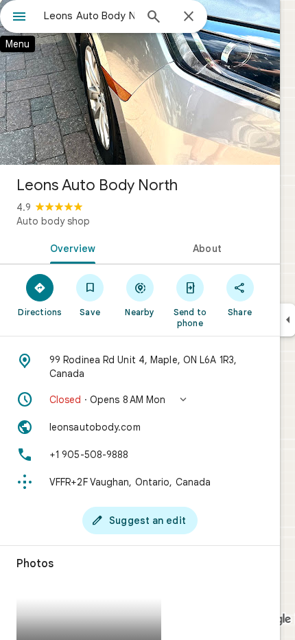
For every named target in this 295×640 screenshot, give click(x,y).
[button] (140, 399)
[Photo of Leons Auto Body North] (140, 82)
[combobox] (89, 16)
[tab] (70, 247)
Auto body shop (53, 221)
